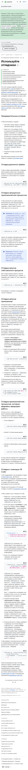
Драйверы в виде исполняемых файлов (10, 714)
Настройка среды (18, 158)
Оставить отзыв (19, 763)
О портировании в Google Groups (9, 735)
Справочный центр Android (8, 741)
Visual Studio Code (7, 477)
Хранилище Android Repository (8, 702)
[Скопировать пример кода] (26, 182)
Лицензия (17, 761)
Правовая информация (8, 761)
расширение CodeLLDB (19, 489)
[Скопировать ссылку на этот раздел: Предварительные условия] (2, 119)
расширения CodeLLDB (15, 675)
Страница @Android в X (7, 721)
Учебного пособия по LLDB (13, 104)
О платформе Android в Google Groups (10, 730)
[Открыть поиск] (17, 2)
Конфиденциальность (7, 763)
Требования (4, 705)
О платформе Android (6, 759)
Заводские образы (5, 712)
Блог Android (4, 725)
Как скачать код (5, 707)
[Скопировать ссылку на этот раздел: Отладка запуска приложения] (13, 301)
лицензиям (12, 689)
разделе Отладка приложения (9, 92)
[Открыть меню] (2, 2)
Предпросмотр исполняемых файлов (10, 709)
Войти (24, 1)
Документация (6, 6)
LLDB (11, 89)
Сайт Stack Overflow (6, 751)
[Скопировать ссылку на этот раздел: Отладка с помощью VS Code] (7, 472)
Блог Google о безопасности (8, 728)
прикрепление (16, 312)
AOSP (2, 54)
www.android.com (5, 746)
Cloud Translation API (7, 46)
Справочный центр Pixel (7, 744)
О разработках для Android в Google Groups (12, 732)
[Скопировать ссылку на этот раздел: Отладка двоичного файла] (2, 167)
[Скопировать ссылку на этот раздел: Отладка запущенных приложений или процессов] (2, 198)
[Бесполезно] (23, 58)
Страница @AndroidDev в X (8, 723)
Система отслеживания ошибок (9, 753)
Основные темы (18, 54)
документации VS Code (7, 673)
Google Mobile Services (6, 748)
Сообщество (17, 759)
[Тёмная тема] (24, 182)
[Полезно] (21, 58)
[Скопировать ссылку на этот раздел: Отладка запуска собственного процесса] (24, 271)
